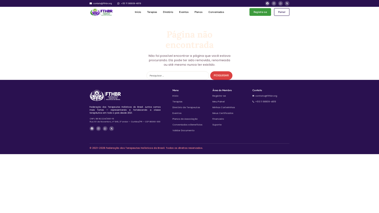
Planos (199, 12)
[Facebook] (267, 3)
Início (138, 12)
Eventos (184, 12)
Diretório (168, 12)
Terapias (152, 12)
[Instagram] (274, 3)
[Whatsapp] (280, 3)
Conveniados (216, 12)
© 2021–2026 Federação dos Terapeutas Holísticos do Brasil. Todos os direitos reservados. (146, 148)
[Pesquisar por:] (177, 76)
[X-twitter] (287, 3)
